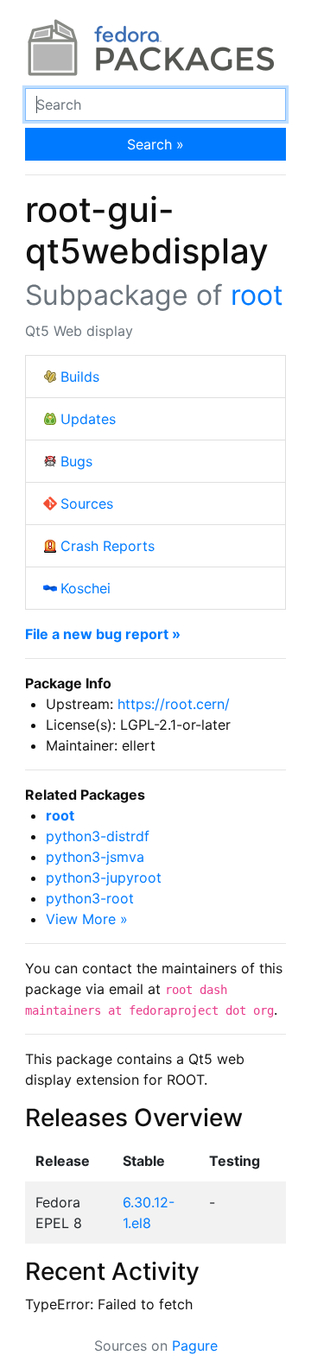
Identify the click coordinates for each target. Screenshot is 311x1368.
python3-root (90, 898)
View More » (87, 919)
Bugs (76, 461)
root (257, 295)
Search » (155, 144)
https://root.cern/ (173, 703)
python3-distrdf (97, 836)
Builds (79, 376)
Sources (86, 503)
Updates (88, 419)
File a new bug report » (103, 634)
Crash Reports (107, 545)
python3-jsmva (95, 856)
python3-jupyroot (104, 877)
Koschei (85, 588)
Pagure (195, 1345)
